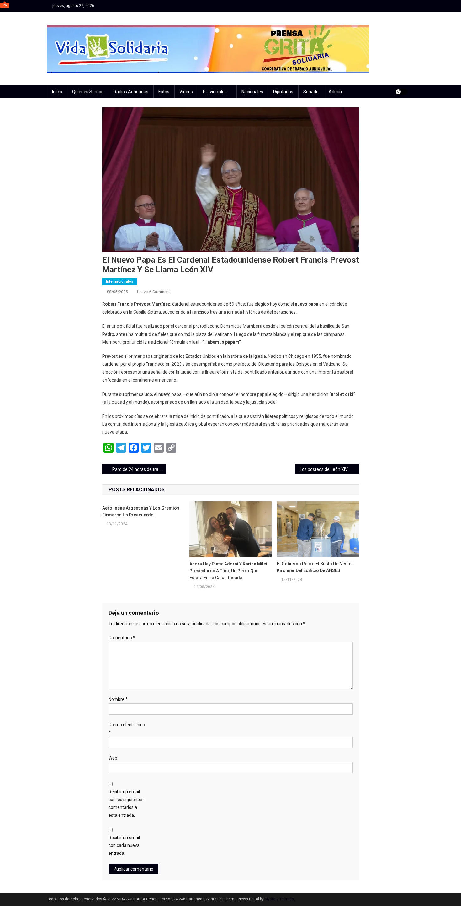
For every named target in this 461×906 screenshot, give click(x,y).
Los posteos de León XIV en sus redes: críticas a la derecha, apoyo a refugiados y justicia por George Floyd (329, 469)
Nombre (118, 699)
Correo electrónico (127, 728)
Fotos (163, 91)
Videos (186, 91)
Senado (311, 91)
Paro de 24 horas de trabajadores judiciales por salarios (139, 469)
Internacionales (119, 281)
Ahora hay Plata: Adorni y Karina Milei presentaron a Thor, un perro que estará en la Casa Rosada (228, 570)
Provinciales (215, 91)
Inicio (57, 91)
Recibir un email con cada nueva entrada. (124, 845)
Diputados (283, 91)
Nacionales (252, 91)
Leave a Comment (153, 291)
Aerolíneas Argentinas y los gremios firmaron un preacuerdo (140, 511)
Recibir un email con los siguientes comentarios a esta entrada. (126, 803)
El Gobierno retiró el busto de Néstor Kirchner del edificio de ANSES (315, 567)
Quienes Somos (87, 91)
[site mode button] (401, 92)
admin (335, 91)
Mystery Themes (279, 899)
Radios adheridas (131, 91)
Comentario (122, 637)
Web (113, 758)
